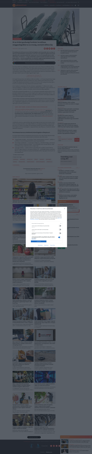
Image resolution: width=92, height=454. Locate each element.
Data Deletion (40, 245)
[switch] (59, 226)
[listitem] (46, 223)
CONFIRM (39, 241)
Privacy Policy (52, 245)
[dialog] (46, 227)
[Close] (65, 209)
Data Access (46, 245)
